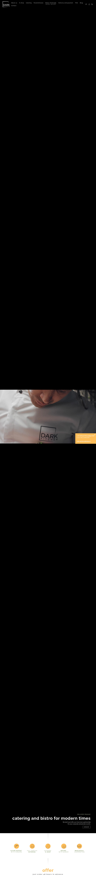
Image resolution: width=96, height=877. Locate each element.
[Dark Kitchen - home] (6, 4)
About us (14, 3)
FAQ (76, 3)
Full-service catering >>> (84, 441)
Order (86, 827)
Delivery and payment (65, 3)
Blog (81, 3)
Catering (29, 3)
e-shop (89, 435)
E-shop (21, 3)
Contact (13, 5)
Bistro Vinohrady (50, 3)
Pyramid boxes (38, 3)
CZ (86, 4)
